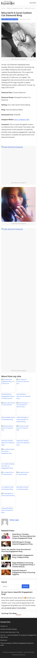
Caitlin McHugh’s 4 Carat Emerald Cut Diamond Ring (22, 420)
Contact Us (3, 626)
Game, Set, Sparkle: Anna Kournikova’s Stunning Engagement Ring (16, 550)
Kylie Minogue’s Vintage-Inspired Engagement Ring (22, 543)
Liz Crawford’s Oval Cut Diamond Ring (7, 488)
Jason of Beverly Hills (21, 120)
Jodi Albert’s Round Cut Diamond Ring (23, 488)
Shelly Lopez (14, 520)
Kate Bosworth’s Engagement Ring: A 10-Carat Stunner (7, 396)
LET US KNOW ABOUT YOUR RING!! (13, 608)
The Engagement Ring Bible (14, 652)
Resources (3, 640)
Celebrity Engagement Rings (15, 8)
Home (3, 8)
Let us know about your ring (9, 632)
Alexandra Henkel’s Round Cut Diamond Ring (23, 443)
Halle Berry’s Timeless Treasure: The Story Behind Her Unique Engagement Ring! (24, 536)
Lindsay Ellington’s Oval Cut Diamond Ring (7, 510)
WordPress (22, 655)
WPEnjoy (31, 652)
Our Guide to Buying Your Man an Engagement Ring (7, 466)
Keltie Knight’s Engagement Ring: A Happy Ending (22, 556)
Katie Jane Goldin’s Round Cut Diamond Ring (7, 443)
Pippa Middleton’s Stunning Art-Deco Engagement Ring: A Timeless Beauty (23, 565)
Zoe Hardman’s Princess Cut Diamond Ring (24, 396)
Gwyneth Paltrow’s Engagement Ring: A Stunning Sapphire (23, 572)
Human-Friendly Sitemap (8, 629)
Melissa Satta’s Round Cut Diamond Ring (8, 418)
